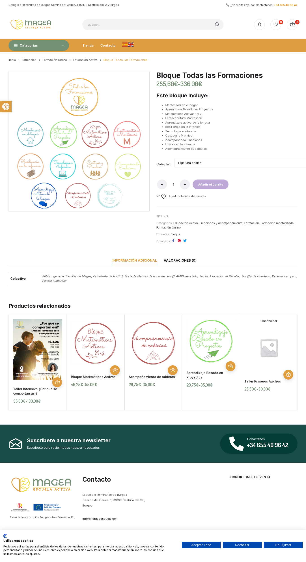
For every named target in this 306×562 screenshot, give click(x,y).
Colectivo (164, 164)
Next (292, 362)
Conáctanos (256, 439)
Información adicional (134, 260)
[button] (6, 106)
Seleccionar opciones (57, 382)
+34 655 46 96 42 (285, 5)
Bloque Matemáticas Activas (93, 377)
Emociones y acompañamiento (221, 223)
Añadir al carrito (210, 184)
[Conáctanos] (236, 443)
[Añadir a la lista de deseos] (57, 363)
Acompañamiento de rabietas (152, 377)
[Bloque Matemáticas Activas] (95, 343)
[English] (131, 44)
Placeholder (269, 321)
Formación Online (168, 227)
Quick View (57, 372)
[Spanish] (125, 44)
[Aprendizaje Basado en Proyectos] (211, 341)
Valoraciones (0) (180, 260)
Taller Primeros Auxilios (262, 381)
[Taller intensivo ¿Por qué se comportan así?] (37, 349)
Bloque (175, 234)
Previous (13, 362)
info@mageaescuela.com (100, 518)
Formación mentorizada (277, 223)
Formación (251, 223)
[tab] (135, 260)
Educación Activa (185, 223)
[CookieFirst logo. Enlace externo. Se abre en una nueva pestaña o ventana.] (5, 536)
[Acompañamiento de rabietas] (153, 343)
